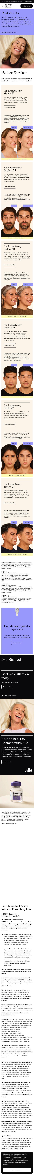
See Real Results (10, 107)
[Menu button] (2, 6)
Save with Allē (7, 762)
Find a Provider (26, 6)
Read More (6, 1164)
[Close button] (30, 1154)
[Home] (8, 6)
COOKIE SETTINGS (17, 1170)
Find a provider (17, 643)
